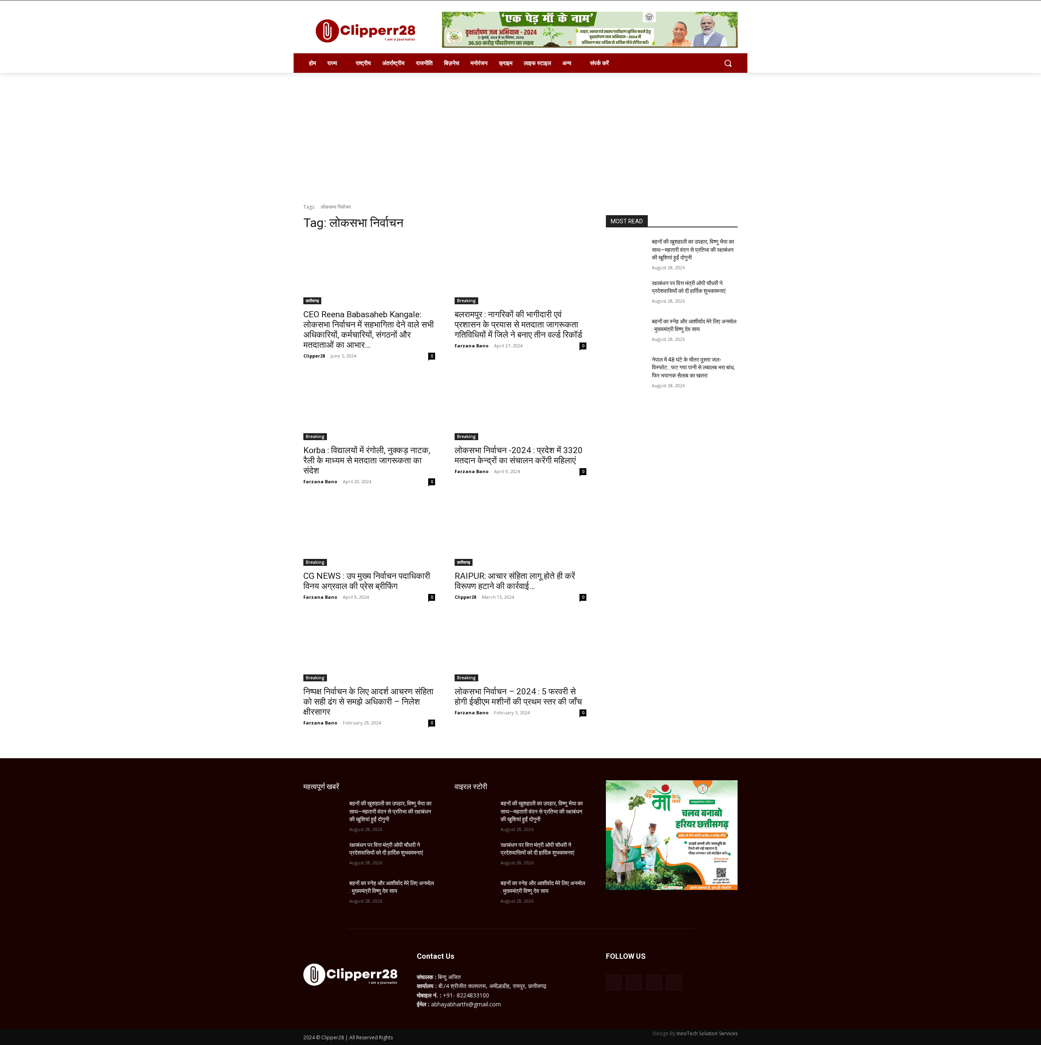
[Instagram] (634, 982)
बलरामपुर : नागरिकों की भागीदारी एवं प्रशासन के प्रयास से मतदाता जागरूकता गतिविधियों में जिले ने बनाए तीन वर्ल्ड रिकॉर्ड (518, 325)
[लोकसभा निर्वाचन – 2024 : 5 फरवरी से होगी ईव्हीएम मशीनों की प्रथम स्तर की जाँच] (520, 648)
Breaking (466, 300)
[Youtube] (674, 982)
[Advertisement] (520, 134)
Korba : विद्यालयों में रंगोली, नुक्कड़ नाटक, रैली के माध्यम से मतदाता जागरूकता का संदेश (366, 460)
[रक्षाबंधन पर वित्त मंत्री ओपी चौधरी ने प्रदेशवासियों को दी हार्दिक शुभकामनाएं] (625, 293)
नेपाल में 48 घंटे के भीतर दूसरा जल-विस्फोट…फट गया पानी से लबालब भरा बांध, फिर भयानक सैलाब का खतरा (693, 367)
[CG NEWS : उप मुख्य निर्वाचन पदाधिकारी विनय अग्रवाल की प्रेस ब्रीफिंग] (369, 533)
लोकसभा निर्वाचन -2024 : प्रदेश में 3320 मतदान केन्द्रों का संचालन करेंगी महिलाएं (519, 455)
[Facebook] (614, 982)
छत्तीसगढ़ (312, 300)
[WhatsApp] (654, 982)
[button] (728, 63)
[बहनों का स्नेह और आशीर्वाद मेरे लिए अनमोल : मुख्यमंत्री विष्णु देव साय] (625, 331)
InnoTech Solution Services (707, 1033)
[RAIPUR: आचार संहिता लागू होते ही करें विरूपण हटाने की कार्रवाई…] (520, 533)
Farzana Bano (471, 346)
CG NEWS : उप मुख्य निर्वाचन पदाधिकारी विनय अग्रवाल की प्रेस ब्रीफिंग (366, 581)
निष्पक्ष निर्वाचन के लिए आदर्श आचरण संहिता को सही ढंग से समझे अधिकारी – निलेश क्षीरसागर (368, 702)
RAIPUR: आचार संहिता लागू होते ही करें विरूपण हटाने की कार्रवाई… (515, 581)
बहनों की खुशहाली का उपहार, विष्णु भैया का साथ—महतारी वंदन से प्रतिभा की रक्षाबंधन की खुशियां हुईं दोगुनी (693, 249)
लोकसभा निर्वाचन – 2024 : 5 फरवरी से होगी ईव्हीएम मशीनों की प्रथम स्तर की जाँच (518, 697)
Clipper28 (314, 356)
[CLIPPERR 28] (368, 31)
